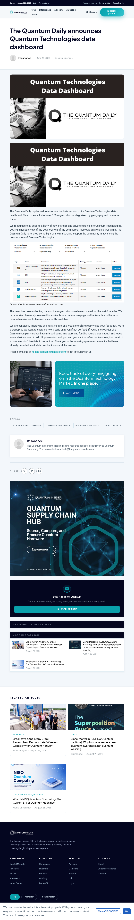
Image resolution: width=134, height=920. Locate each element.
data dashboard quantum (26, 425)
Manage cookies (108, 911)
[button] (24, 471)
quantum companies (58, 425)
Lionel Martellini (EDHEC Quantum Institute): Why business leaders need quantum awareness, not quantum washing (102, 646)
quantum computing (87, 425)
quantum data (113, 425)
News (33, 10)
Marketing (71, 10)
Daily (74, 734)
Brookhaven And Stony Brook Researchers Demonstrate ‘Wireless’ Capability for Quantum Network (44, 645)
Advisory (58, 10)
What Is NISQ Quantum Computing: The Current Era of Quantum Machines (45, 663)
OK (126, 911)
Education (26, 795)
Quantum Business (64, 58)
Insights (38, 795)
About (35, 14)
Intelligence (45, 10)
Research (19, 734)
